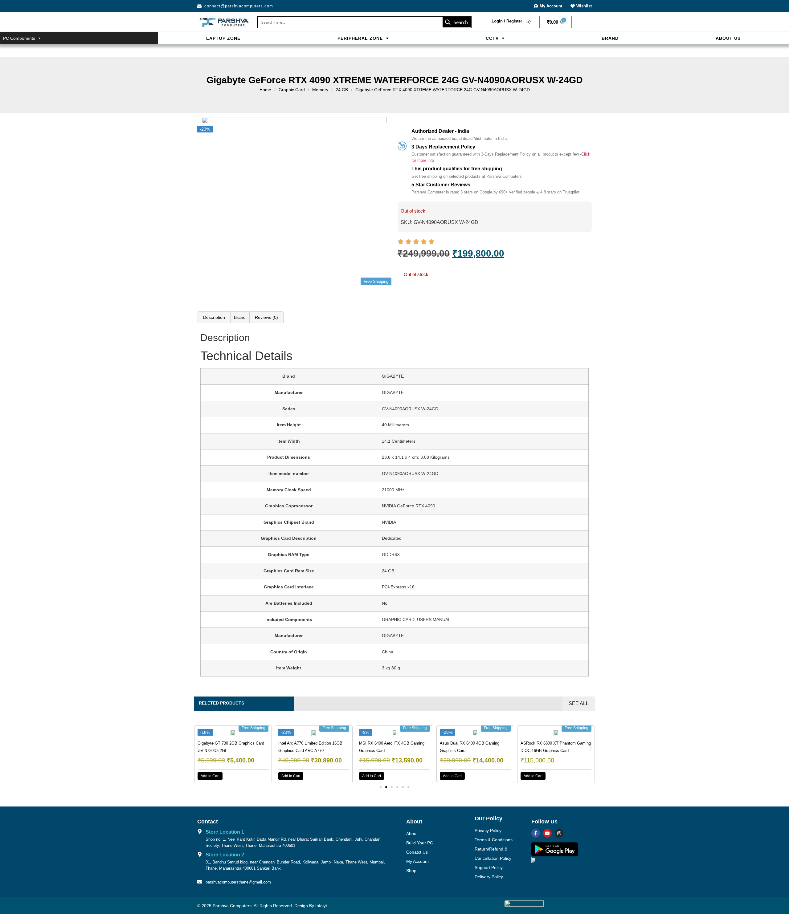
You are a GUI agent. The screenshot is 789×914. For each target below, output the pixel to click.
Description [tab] (214, 317)
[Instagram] (559, 833)
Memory (320, 89)
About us (728, 38)
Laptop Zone (223, 38)
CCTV (492, 38)
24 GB (342, 89)
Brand (610, 38)
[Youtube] (547, 833)
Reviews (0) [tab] (266, 317)
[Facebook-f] (535, 833)
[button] (363, 38)
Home (265, 89)
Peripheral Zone (360, 38)
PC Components (19, 38)
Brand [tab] (240, 317)
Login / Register (507, 21)
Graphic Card (292, 89)
